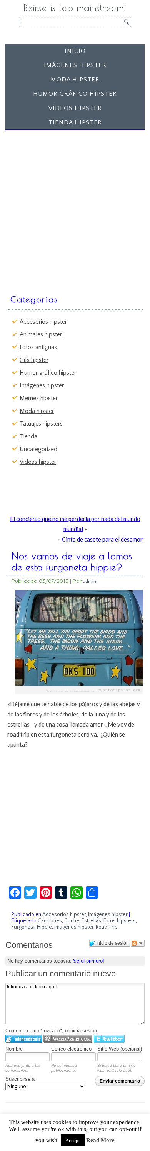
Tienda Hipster (75, 122)
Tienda (28, 436)
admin (89, 581)
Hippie (44, 927)
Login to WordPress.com (67, 1039)
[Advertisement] (75, 208)
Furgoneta (23, 927)
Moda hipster (75, 79)
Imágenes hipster (75, 65)
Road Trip (107, 927)
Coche (71, 921)
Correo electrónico (71, 1049)
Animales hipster (41, 334)
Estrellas (91, 921)
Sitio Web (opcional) (119, 1049)
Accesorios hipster (43, 321)
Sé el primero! (88, 961)
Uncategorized (38, 449)
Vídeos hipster (75, 108)
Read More (100, 1140)
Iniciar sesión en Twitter (109, 1039)
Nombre (14, 1049)
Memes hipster (39, 398)
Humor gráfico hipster (75, 93)
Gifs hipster (34, 360)
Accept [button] (72, 1140)
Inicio (75, 51)
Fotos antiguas (38, 347)
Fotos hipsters (119, 921)
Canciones (50, 921)
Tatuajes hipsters (41, 423)
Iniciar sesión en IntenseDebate (23, 1039)
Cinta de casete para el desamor (102, 539)
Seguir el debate (138, 943)
